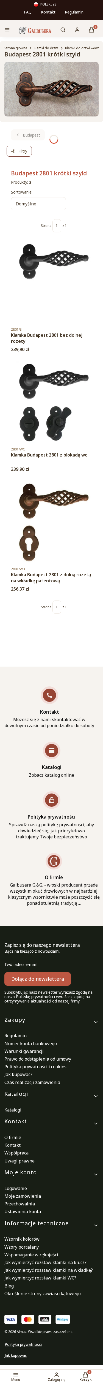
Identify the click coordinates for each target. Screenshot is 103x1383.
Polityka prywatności (23, 1344)
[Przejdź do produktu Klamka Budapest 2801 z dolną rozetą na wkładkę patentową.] (53, 522)
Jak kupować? (18, 1074)
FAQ (28, 12)
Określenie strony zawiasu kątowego (42, 1293)
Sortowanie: (21, 192)
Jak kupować (16, 1355)
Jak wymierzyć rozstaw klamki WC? (40, 1278)
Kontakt (48, 12)
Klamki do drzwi (46, 48)
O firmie (12, 1137)
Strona (46, 226)
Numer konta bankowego (30, 1043)
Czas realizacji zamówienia (32, 1082)
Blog (9, 1286)
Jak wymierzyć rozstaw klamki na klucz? (45, 1262)
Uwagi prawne (19, 1161)
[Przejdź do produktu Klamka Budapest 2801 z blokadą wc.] (53, 402)
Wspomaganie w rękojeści (31, 1255)
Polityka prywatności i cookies (35, 1067)
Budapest (31, 135)
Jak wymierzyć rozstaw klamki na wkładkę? (48, 1270)
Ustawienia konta (22, 1211)
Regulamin (74, 12)
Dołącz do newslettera (37, 979)
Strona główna (15, 48)
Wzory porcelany (21, 1247)
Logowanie (15, 1188)
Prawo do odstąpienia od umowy (37, 1059)
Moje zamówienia (22, 1196)
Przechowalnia (19, 1204)
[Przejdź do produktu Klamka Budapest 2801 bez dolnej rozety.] (53, 282)
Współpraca (16, 1153)
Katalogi (12, 1110)
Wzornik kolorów (22, 1239)
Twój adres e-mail (20, 964)
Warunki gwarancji (24, 1051)
